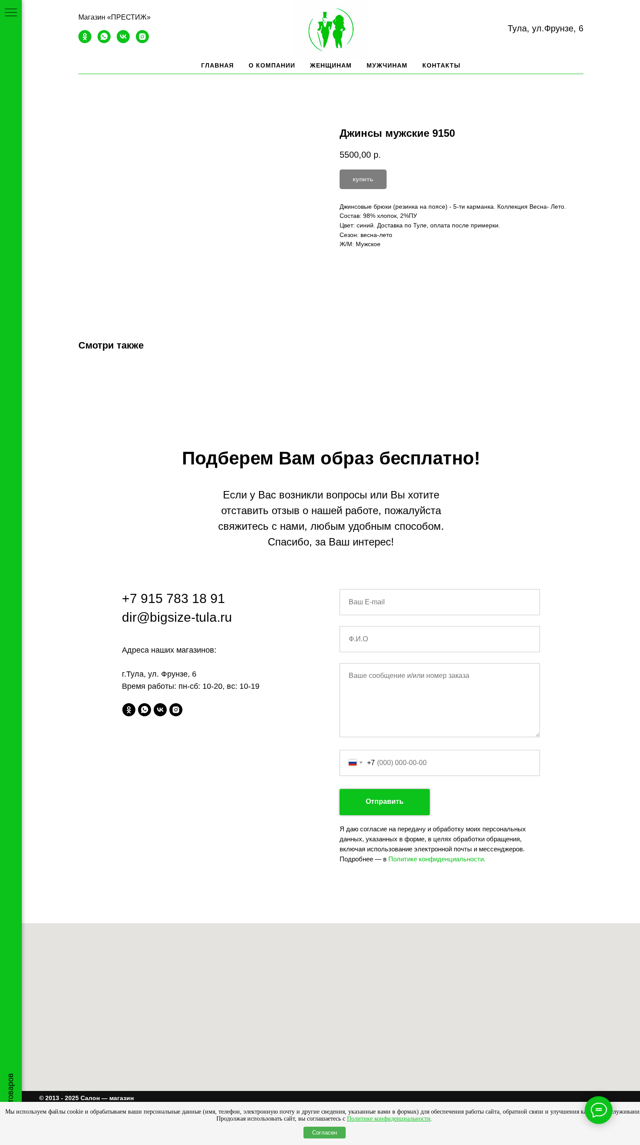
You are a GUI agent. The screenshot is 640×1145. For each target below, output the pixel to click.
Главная (217, 65)
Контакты (441, 65)
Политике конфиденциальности (389, 1118)
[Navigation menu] (11, 13)
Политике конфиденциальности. (436, 859)
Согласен (324, 1132)
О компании (272, 65)
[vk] (123, 40)
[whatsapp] (104, 40)
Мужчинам (387, 65)
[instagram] (142, 40)
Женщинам (331, 65)
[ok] (84, 40)
